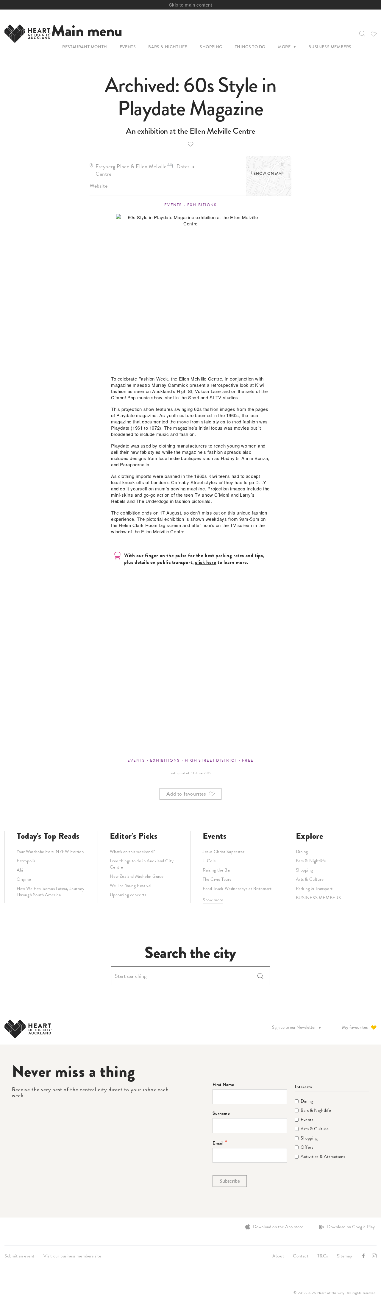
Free (248, 760)
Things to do (250, 47)
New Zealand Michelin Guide (137, 876)
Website (98, 186)
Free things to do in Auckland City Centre (142, 864)
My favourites (355, 1027)
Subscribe (229, 1181)
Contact (300, 1256)
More (284, 47)
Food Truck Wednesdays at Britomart (237, 888)
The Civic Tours (217, 879)
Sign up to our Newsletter (294, 1027)
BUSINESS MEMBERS (318, 897)
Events (128, 47)
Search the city (190, 952)
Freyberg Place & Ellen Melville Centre (131, 170)
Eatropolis (26, 861)
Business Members (330, 47)
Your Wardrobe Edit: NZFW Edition (50, 851)
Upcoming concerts (128, 894)
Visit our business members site (72, 1256)
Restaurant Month (84, 47)
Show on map (269, 174)
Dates (183, 166)
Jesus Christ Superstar (223, 851)
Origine (24, 879)
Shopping (211, 47)
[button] (362, 34)
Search (260, 975)
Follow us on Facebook (364, 1256)
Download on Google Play (351, 1226)
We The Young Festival (131, 885)
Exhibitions (202, 205)
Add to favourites (190, 143)
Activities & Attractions (323, 1157)
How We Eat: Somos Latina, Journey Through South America (51, 891)
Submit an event (19, 1256)
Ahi (20, 870)
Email (218, 1143)
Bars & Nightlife (167, 47)
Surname (221, 1113)
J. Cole (209, 861)
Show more (213, 900)
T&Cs (322, 1256)
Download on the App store (278, 1226)
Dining (302, 851)
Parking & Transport (314, 888)
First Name (223, 1084)
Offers (307, 1147)
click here (205, 562)
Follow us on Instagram (375, 1256)
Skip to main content (190, 4)
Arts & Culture (310, 879)
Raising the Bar (217, 870)
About (278, 1256)
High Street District (211, 760)
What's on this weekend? (132, 851)
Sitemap (344, 1256)
